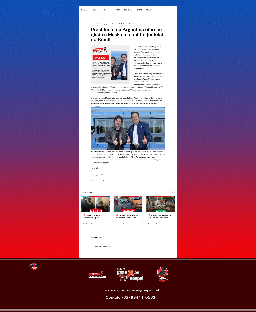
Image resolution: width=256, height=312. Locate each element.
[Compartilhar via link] (107, 175)
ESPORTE (139, 10)
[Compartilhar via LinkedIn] (102, 175)
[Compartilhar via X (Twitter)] (97, 175)
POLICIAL (149, 10)
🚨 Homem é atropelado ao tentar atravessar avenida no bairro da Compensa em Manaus (127, 216)
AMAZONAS (96, 10)
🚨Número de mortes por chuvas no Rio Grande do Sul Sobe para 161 (160, 216)
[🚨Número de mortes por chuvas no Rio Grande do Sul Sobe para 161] (160, 204)
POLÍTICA (117, 10)
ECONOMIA (128, 10)
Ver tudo (172, 192)
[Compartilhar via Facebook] (92, 175)
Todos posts (84, 10)
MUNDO (107, 10)
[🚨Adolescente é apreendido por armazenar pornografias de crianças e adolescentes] (95, 204)
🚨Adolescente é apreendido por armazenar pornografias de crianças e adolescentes (95, 216)
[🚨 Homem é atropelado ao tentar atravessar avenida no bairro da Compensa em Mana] (128, 204)
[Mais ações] (164, 23)
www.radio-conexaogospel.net (131, 290)
